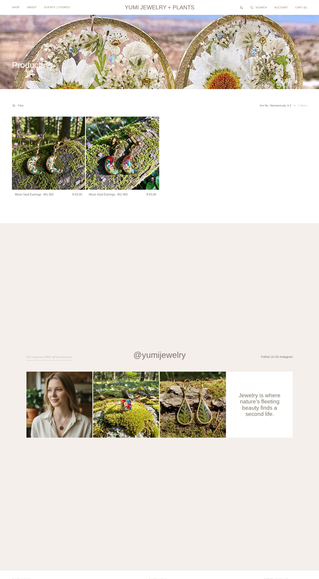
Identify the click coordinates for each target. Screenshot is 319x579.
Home (15, 42)
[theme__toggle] (241, 7)
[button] (258, 7)
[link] (48, 153)
